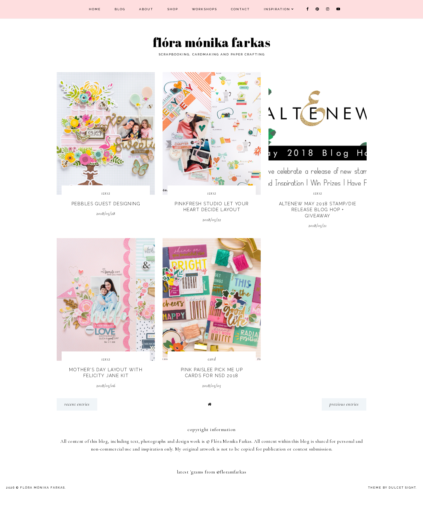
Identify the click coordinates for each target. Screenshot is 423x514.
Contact (240, 9)
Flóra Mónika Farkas (211, 42)
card (212, 359)
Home (95, 9)
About (146, 9)
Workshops (204, 9)
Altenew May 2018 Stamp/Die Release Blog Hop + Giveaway (317, 209)
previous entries (344, 404)
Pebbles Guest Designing (106, 203)
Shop (172, 9)
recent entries (76, 404)
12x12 (105, 193)
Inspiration (277, 9)
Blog (120, 9)
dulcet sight (402, 487)
